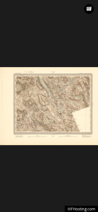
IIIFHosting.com (81, 208)
